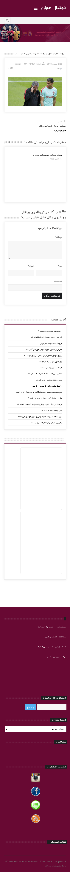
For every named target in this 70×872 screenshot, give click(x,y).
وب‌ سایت (58, 281)
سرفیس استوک (43, 647)
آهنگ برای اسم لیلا (46, 627)
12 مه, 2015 (54, 159)
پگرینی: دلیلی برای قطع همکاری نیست (46, 423)
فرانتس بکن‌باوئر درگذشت (51, 368)
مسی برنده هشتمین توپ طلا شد (49, 380)
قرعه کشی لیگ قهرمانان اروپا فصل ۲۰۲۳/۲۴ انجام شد (39, 404)
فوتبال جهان (53, 8)
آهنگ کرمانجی (51, 637)
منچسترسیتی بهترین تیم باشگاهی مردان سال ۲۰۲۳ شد (39, 392)
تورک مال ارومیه (59, 647)
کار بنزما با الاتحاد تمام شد (51, 410)
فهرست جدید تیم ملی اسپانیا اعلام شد (46, 337)
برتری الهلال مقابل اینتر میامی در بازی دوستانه (43, 355)
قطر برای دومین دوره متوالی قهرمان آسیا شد (44, 349)
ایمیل (31, 266)
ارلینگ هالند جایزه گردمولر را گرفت (47, 386)
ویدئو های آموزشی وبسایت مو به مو (47, 155)
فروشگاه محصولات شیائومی (51, 343)
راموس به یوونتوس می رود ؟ (50, 331)
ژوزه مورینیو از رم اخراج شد (50, 362)
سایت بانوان (61, 627)
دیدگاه (58, 237)
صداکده (62, 637)
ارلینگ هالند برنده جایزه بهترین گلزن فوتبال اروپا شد (40, 416)
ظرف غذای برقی (59, 657)
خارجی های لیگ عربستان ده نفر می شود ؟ (45, 398)
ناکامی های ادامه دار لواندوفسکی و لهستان (44, 374)
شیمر (49, 657)
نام (60, 266)
